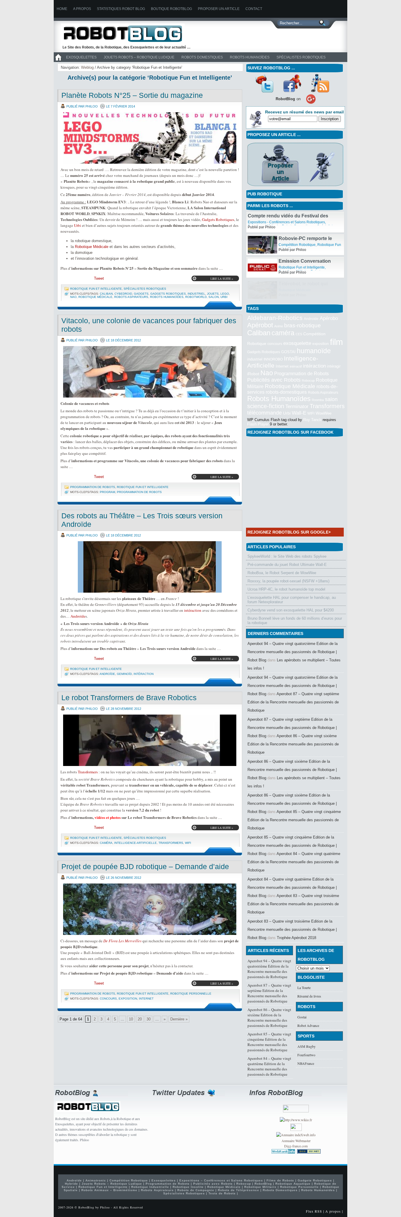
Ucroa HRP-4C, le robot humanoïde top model (286, 589)
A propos (82, 9)
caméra (106, 842)
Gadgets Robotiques (218, 219)
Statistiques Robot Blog (121, 9)
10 (131, 1019)
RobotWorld (196, 297)
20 (140, 1019)
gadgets (141, 293)
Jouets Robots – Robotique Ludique (139, 57)
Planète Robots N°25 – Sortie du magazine (132, 95)
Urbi (77, 225)
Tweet (99, 278)
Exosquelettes (81, 57)
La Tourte (304, 987)
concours (108, 998)
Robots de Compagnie (195, 1190)
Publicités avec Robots (274, 380)
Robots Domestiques (202, 57)
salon (213, 297)
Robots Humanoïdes (249, 57)
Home (62, 9)
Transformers (88, 772)
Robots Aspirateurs (131, 297)
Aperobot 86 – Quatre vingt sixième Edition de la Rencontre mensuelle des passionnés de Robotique (293, 744)
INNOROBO (273, 359)
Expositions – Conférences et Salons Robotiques (221, 1180)
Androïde (77, 616)
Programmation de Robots (92, 487)
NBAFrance (305, 1063)
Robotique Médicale (91, 246)
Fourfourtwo (306, 1054)
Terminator (297, 406)
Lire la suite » (221, 278)
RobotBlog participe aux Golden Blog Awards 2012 (307, 218)
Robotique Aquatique (293, 1183)
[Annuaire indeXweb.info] (296, 1134)
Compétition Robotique (297, 267)
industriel (196, 293)
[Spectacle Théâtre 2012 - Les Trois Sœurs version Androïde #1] (149, 567)
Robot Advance (308, 1025)
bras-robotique (302, 325)
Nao (73, 297)
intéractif (296, 366)
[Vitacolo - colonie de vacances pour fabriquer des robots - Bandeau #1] (149, 372)
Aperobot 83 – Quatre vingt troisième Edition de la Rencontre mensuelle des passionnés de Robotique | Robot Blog (292, 929)
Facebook (292, 83)
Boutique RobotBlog (171, 9)
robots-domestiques (286, 392)
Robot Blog (127, 33)
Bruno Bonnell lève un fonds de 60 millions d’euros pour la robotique (294, 620)
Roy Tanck (312, 420)
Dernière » (179, 1019)
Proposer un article (219, 9)
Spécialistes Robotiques (301, 57)
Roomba (318, 400)
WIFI (188, 842)
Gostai (301, 1017)
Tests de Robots (222, 1193)
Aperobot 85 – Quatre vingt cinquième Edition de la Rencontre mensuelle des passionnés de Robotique (294, 819)
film (336, 342)
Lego (224, 293)
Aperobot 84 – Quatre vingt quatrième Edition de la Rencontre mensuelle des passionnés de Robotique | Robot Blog (292, 887)
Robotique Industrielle (150, 1186)
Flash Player (258, 424)
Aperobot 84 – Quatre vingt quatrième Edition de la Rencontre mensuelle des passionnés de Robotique (293, 861)
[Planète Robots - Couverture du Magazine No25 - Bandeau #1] (149, 138)
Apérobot (260, 325)
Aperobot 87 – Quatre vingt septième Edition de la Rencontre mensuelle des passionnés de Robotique (293, 702)
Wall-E (299, 413)
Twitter (264, 83)
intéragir (334, 366)
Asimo (278, 326)
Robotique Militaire (260, 1186)
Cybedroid (123, 293)
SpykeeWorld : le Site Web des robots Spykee (286, 556)
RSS (320, 83)
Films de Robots (280, 1180)
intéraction (192, 610)
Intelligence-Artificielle (135, 842)
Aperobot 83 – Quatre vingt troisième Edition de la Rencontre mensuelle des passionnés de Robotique (293, 904)
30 (148, 1019)
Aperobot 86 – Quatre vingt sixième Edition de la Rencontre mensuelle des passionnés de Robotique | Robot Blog (292, 769)
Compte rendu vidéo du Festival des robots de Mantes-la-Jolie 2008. (288, 241)
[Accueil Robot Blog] (58, 61)
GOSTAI (288, 352)
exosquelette (297, 343)
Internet (146, 998)
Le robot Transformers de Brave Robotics (129, 697)
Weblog (87, 67)
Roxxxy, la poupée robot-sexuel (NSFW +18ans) (288, 581)
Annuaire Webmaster (296, 1140)
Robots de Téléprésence (238, 1190)
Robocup (308, 380)
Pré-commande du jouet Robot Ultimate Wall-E (287, 564)
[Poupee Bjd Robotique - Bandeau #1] (149, 909)
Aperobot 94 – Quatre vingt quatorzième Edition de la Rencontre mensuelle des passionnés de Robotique (269, 968)
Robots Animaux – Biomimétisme (109, 1190)
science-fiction (265, 406)
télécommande (264, 413)
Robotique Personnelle (190, 993)
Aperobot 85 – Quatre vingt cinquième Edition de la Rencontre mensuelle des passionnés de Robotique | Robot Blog (292, 845)
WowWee (323, 413)
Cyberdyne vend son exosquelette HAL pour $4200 (290, 610)
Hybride (71, 1183)
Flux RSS (314, 1211)
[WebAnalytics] (296, 1129)
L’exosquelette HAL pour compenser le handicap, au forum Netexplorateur (291, 599)
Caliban (106, 293)
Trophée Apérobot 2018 (296, 938)
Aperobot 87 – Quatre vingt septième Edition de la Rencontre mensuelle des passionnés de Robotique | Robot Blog (292, 727)
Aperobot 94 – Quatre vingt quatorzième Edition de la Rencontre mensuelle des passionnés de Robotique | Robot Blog (292, 651)
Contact (253, 9)
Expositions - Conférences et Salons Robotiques (286, 245)
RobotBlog (287, 222)
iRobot (253, 374)
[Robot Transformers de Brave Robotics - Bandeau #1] (149, 740)
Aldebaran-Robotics (275, 317)
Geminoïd (124, 673)
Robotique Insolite (188, 1186)
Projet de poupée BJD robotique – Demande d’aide (145, 866)
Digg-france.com (296, 1146)
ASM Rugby (306, 1046)
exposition (128, 998)
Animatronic (95, 1180)
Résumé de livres (309, 996)
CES (299, 334)
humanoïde (314, 351)
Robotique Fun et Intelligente (96, 288)
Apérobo (329, 318)
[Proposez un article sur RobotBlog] (295, 187)
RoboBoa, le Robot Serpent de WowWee (281, 573)
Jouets (213, 293)
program (107, 492)
